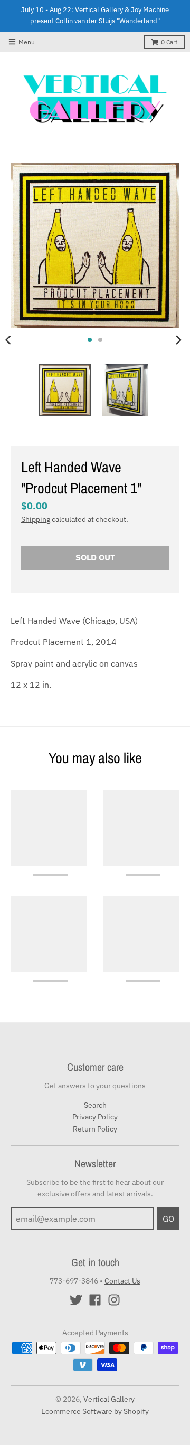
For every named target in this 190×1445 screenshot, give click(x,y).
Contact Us (122, 1281)
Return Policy (95, 1129)
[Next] (178, 339)
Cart (169, 42)
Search (95, 1105)
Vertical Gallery (109, 1399)
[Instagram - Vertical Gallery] (114, 1300)
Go (168, 1218)
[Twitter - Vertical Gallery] (76, 1300)
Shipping (35, 519)
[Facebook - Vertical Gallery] (95, 1300)
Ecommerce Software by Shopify (95, 1411)
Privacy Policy (95, 1116)
